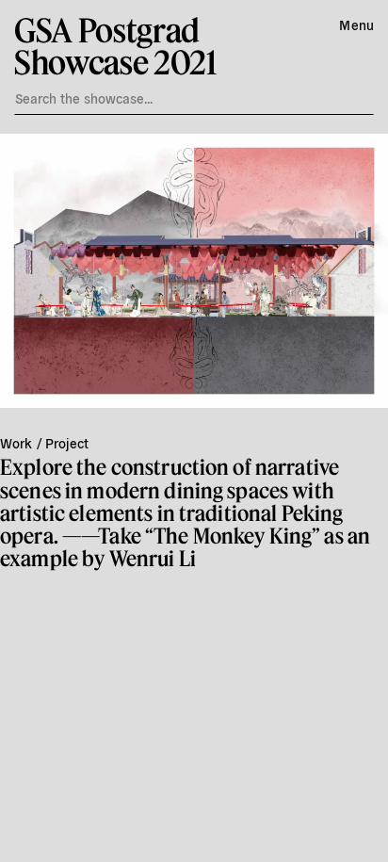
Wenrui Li (152, 558)
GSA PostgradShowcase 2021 (115, 45)
